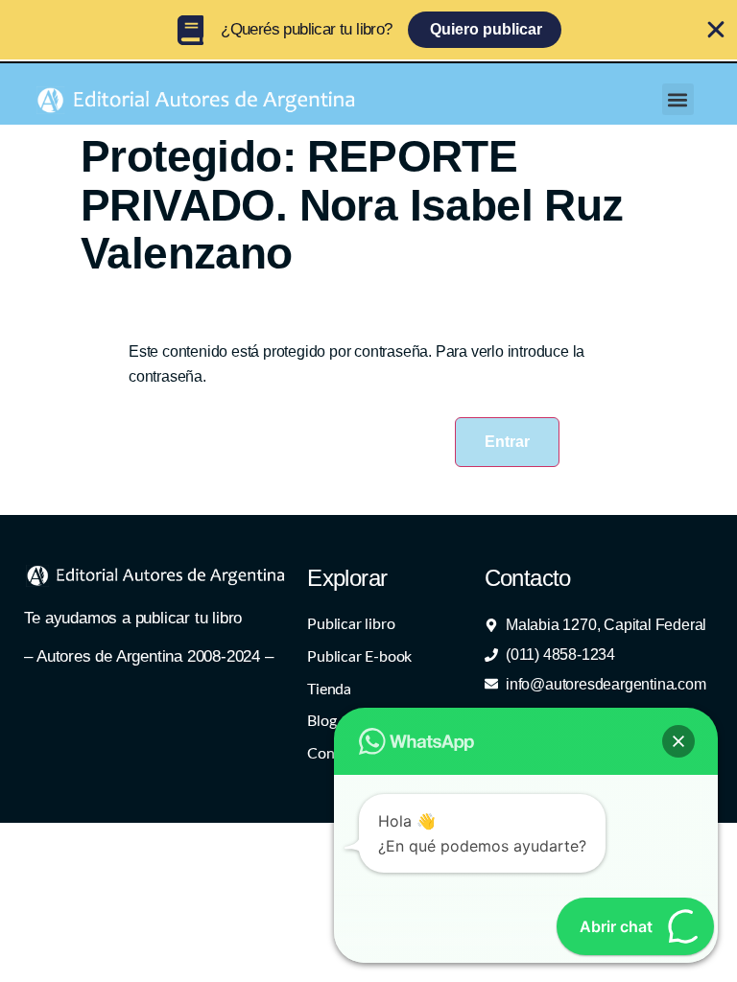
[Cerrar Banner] (715, 29)
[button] (678, 99)
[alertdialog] (368, 29)
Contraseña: (173, 414)
